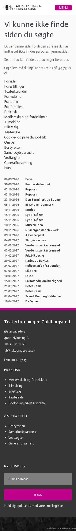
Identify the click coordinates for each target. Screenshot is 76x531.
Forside (9, 81)
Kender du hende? (37, 184)
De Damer (32, 301)
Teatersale (12, 132)
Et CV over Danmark (39, 204)
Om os (9, 142)
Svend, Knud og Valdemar (43, 296)
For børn (11, 101)
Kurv (7, 168)
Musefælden (34, 225)
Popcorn (31, 189)
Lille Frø (31, 270)
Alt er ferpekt (34, 235)
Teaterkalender (15, 91)
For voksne (12, 96)
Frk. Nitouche (34, 255)
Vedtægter (12, 157)
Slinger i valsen (35, 240)
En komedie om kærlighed (43, 281)
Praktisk (10, 112)
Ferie (29, 179)
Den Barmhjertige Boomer (43, 199)
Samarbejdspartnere (19, 152)
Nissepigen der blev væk (42, 230)
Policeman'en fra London (42, 265)
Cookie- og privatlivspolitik (25, 137)
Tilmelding (12, 122)
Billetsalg (11, 127)
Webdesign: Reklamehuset (61, 528)
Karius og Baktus (37, 260)
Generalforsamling (18, 163)
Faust (29, 276)
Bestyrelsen (13, 147)
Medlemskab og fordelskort (25, 117)
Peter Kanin (33, 286)
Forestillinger (14, 86)
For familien (13, 107)
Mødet (30, 209)
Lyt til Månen (34, 215)
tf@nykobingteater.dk (19, 350)
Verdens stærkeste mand (42, 245)
